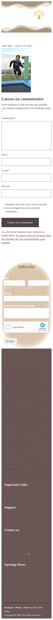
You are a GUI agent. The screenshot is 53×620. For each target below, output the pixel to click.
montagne (38, 428)
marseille (18, 428)
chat (13, 398)
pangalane (24, 441)
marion (6, 428)
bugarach (43, 390)
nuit (17, 440)
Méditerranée (40, 432)
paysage (14, 444)
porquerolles (10, 448)
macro (27, 419)
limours (9, 419)
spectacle (9, 460)
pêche (42, 448)
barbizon (30, 386)
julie (37, 415)
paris (6, 444)
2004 (23, 373)
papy (32, 440)
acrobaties (9, 377)
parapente (40, 440)
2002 (7, 372)
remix (6, 452)
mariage (42, 423)
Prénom (7, 287)
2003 (15, 372)
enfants (41, 402)
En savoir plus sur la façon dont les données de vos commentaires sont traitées (26, 239)
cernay (7, 398)
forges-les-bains (14, 411)
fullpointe (34, 412)
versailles (34, 465)
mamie (33, 424)
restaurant (9, 456)
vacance (9, 464)
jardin (31, 415)
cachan (7, 394)
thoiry (26, 461)
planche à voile (34, 444)
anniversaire (30, 381)
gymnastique (11, 415)
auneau (9, 385)
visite (41, 465)
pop (43, 444)
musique (28, 432)
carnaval (31, 394)
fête (41, 411)
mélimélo (7, 436)
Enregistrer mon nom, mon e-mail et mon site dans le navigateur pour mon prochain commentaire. (26, 208)
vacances (23, 464)
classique (35, 398)
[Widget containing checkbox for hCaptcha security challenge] (26, 327)
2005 (31, 373)
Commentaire (8, 118)
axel (16, 386)
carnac (23, 394)
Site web (5, 186)
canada (15, 393)
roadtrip (19, 456)
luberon (19, 420)
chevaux (26, 398)
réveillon (28, 457)
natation (32, 436)
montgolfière (10, 432)
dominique (22, 403)
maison (26, 424)
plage (23, 444)
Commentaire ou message (19, 305)
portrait (27, 448)
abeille (38, 373)
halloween (23, 416)
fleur (21, 407)
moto (20, 432)
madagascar (13, 423)
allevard (8, 381)
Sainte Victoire (38, 456)
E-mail (5, 170)
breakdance (32, 389)
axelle (22, 385)
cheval (18, 398)
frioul (27, 411)
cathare (39, 394)
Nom (4, 154)
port (20, 448)
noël (12, 440)
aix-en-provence (22, 377)
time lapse (34, 460)
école (24, 469)
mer (28, 428)
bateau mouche (19, 390)
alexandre (37, 377)
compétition (10, 402)
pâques (35, 448)
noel (6, 440)
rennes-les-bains (33, 452)
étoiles (31, 469)
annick (17, 381)
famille (11, 406)
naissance (23, 436)
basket (38, 385)
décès (30, 403)
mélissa (14, 436)
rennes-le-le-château (18, 452)
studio (19, 460)
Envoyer (10, 341)
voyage (10, 469)
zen (18, 469)
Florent (29, 407)
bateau (8, 389)
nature (40, 436)
